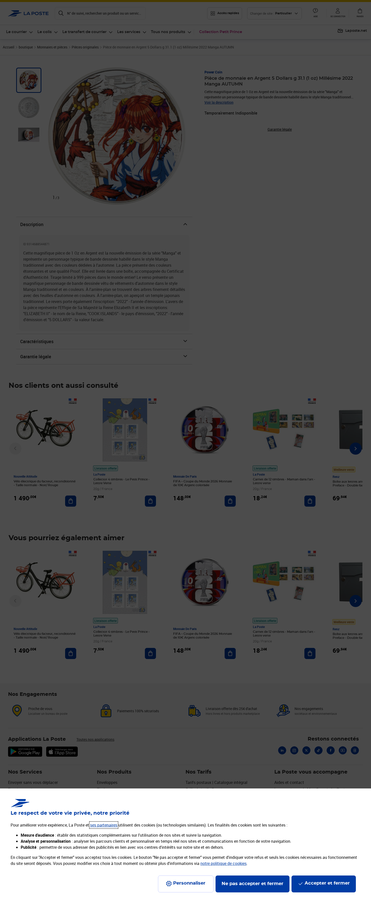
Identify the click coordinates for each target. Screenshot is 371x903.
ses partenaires (103, 825)
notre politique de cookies (223, 863)
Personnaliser (189, 883)
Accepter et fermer (327, 883)
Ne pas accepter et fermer (252, 884)
